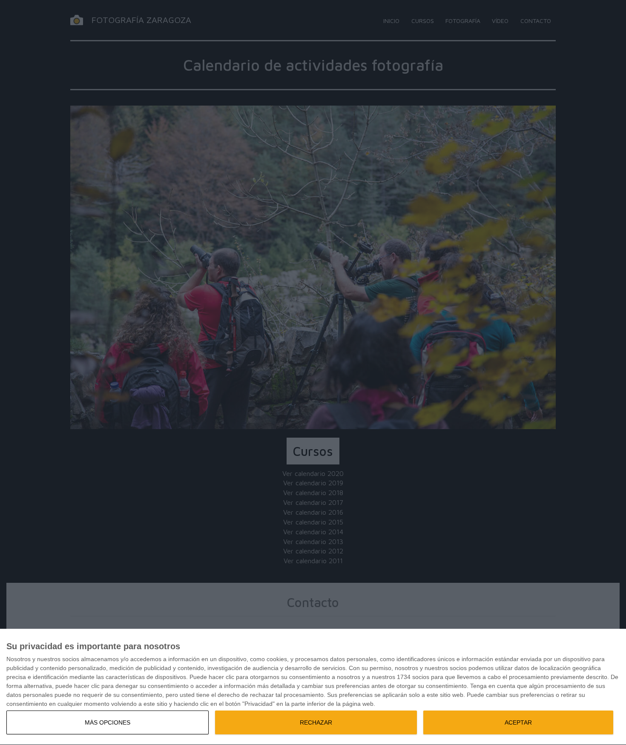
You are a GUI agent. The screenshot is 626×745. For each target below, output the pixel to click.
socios (70, 659)
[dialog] (313, 687)
